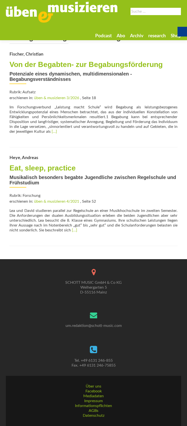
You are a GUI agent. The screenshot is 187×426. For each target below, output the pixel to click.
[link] (61, 12)
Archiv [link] (136, 36)
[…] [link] (54, 131)
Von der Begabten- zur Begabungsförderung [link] (86, 64)
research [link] (157, 36)
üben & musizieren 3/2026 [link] (56, 98)
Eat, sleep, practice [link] (42, 168)
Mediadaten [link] (93, 396)
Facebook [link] (93, 391)
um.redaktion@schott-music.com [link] (93, 326)
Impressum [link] (93, 401)
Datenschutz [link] (93, 415)
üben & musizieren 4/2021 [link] (56, 201)
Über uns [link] (93, 386)
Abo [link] (121, 36)
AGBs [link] (93, 411)
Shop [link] (176, 36)
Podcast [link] (103, 36)
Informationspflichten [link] (93, 406)
